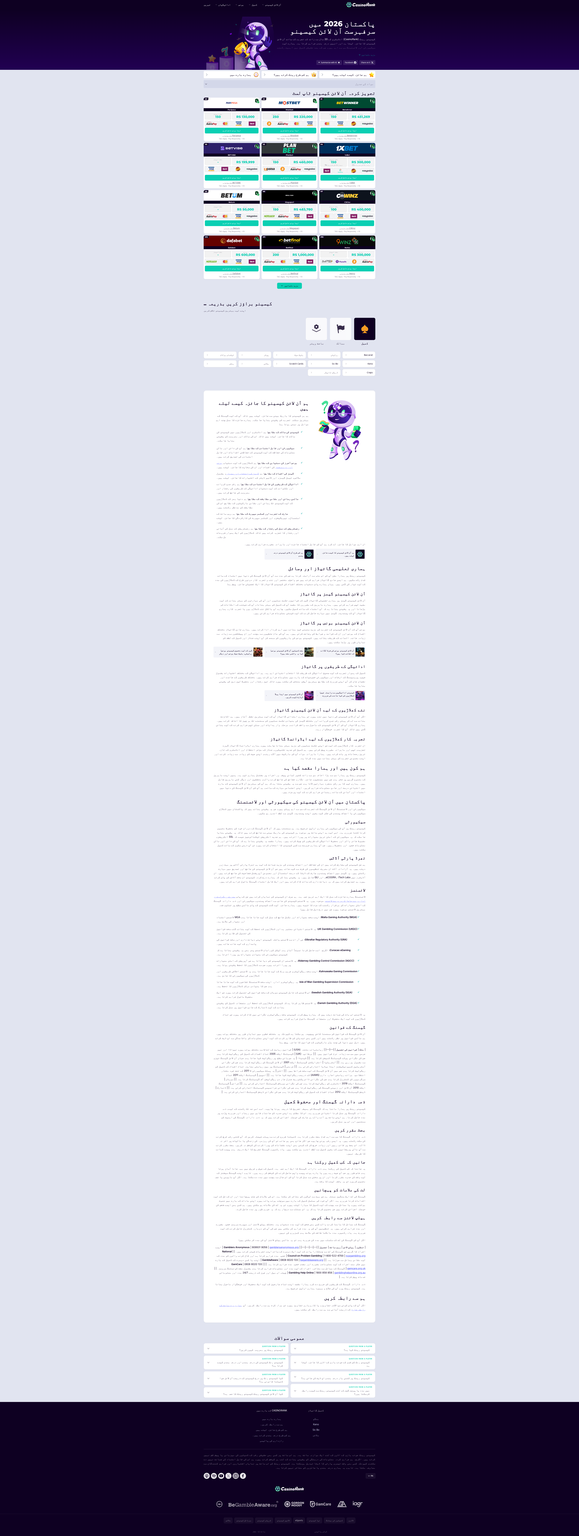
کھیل (254, 4)
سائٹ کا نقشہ (258, 1531)
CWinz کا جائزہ (347, 228)
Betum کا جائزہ (231, 228)
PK (372, 1475)
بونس (241, 4)
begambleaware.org (311, 1259)
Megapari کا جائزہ (289, 228)
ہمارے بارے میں (271, 1419)
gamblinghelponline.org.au (350, 1272)
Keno (316, 1424)
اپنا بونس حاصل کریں (347, 130)
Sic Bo (316, 1429)
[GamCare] (320, 1504)
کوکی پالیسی (320, 1531)
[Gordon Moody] (294, 1504)
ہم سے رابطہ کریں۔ (271, 1424)
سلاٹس (316, 1435)
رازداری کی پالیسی (272, 1440)
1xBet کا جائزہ (347, 182)
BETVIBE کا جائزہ (232, 182)
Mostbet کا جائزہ (290, 135)
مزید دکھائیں (291, 285)
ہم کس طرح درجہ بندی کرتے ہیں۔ (271, 1435)
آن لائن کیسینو (273, 4)
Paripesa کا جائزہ (231, 135)
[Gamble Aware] (253, 1504)
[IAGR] (358, 1504)
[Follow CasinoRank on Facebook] (243, 1476)
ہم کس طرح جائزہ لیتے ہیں (272, 1429)
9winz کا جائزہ (347, 273)
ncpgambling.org (356, 1255)
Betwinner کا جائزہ (347, 135)
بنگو (316, 1419)
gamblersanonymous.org (284, 1247)
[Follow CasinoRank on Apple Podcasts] (207, 1476)
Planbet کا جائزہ (289, 182)
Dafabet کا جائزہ (232, 273)
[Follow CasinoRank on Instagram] (236, 1476)
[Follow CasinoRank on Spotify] (214, 1476)
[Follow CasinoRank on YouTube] (221, 1476)
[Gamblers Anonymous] (342, 1504)
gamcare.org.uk (356, 1268)
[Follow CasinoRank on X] (228, 1476)
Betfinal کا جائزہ (289, 273)
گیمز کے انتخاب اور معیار (242, 473)
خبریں (207, 4)
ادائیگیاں (224, 4)
